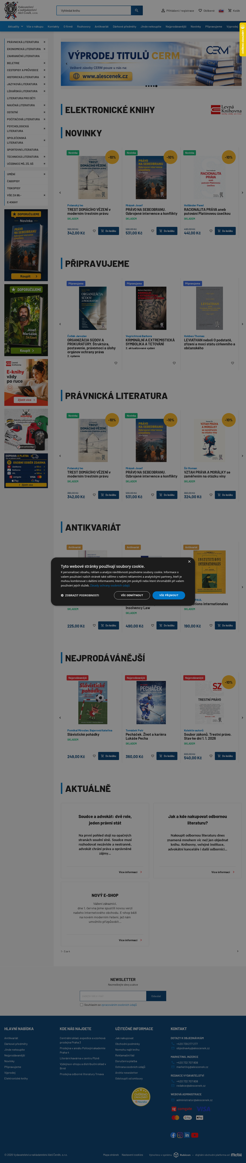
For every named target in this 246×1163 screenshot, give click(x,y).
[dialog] (123, 581)
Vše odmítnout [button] (132, 595)
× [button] (189, 561)
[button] (80, 595)
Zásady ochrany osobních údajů (110, 585)
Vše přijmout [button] (168, 595)
